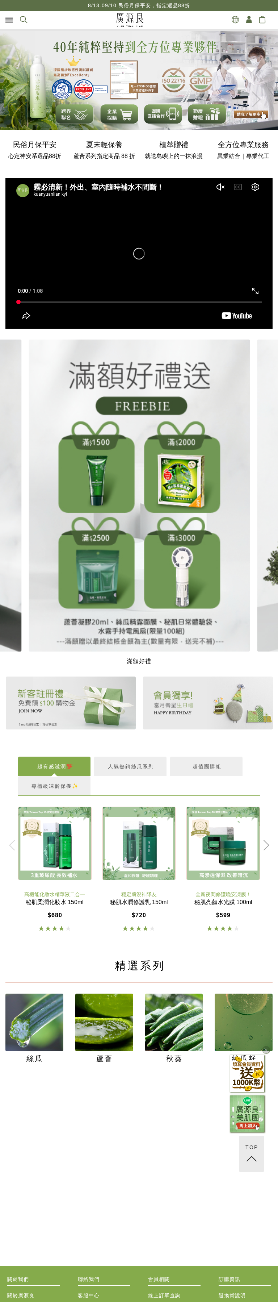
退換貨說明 (232, 1295)
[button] (256, 99)
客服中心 (89, 1295)
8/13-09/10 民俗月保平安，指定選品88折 (139, 5)
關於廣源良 (20, 1295)
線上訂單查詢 (164, 1295)
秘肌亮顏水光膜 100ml (223, 902)
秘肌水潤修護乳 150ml (139, 902)
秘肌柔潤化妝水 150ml (55, 902)
